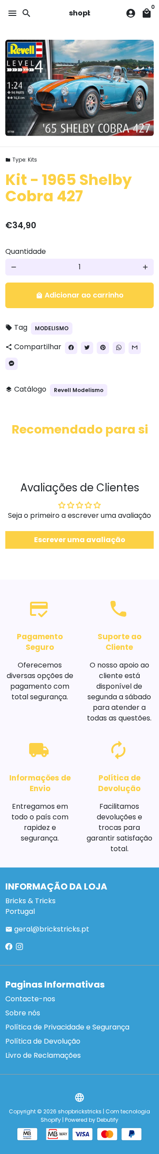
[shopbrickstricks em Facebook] (8, 947)
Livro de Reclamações (43, 1055)
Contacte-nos (30, 999)
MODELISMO (51, 328)
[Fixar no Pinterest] (103, 348)
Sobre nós (22, 1013)
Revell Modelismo (78, 390)
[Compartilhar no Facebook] (71, 348)
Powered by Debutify (91, 1120)
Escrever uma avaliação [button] (79, 540)
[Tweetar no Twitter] (87, 348)
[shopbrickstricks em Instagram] (19, 947)
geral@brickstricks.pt (47, 929)
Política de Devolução (42, 1041)
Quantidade (25, 251)
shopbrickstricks (80, 1111)
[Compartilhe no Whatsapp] (119, 348)
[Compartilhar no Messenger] (11, 364)
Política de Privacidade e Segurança (67, 1027)
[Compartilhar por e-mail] (135, 348)
